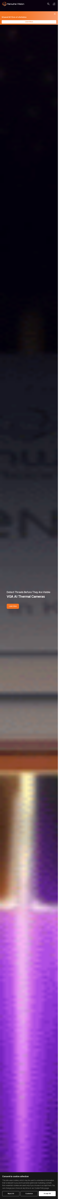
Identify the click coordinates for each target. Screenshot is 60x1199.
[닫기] (54, 13)
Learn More (29, 22)
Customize (29, 1193)
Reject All (11, 1193)
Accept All (47, 1193)
